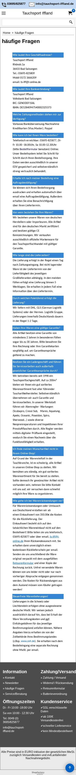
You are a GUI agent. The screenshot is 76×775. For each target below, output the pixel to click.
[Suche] (70, 22)
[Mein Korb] (70, 13)
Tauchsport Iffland (37, 13)
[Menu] (4, 13)
